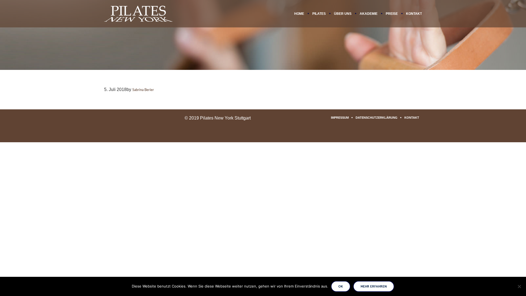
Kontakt (411, 117)
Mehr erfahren (374, 286)
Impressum (340, 117)
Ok (340, 286)
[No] (519, 286)
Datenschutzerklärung (377, 117)
